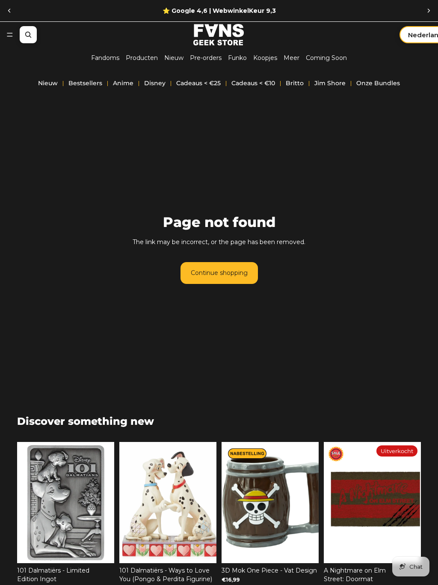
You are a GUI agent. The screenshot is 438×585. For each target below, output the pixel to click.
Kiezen (210, 550)
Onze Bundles (378, 83)
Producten (142, 58)
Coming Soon (326, 58)
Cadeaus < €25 (198, 83)
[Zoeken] (28, 34)
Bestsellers (85, 83)
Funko (237, 58)
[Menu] (10, 35)
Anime (123, 83)
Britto (295, 83)
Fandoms (105, 58)
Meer (291, 58)
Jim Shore (330, 83)
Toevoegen (108, 550)
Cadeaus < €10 (253, 83)
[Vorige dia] (9, 10)
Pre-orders (206, 58)
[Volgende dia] (428, 10)
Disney (155, 83)
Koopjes (265, 58)
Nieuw (173, 58)
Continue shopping (219, 273)
